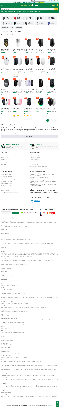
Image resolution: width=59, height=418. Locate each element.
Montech (27, 348)
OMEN (30, 249)
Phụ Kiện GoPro (44, 369)
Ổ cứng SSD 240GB (21, 385)
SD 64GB (38, 254)
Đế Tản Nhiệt (13, 276)
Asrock (13, 285)
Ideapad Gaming (19, 264)
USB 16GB (38, 297)
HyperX (12, 303)
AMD (4, 336)
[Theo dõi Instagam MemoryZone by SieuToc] (50, 212)
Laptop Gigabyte (13, 222)
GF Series (19, 260)
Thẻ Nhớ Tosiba (19, 253)
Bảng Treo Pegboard (26, 324)
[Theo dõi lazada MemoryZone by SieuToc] (44, 212)
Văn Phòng (3, 239)
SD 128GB (42, 254)
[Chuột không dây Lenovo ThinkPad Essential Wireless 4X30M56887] (52, 42)
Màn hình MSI (40, 361)
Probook (26, 249)
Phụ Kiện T (23, 311)
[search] (56, 9)
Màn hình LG (34, 361)
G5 (5, 235)
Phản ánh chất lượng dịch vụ (7, 185)
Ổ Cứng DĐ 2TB (30, 375)
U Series (2, 235)
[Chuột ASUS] (40, 18)
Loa (41, 11)
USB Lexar (14, 297)
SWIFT (2, 230)
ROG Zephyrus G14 (28, 243)
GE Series (33, 260)
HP (1, 281)
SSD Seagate (11, 388)
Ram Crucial (37, 365)
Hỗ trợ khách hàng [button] (7, 171)
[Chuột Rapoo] (28, 18)
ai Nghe (26, 311)
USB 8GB (33, 297)
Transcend (9, 375)
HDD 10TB (34, 396)
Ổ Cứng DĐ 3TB (37, 375)
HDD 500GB (3, 396)
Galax (31, 348)
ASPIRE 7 (15, 230)
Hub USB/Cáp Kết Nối (19, 369)
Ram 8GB (7, 365)
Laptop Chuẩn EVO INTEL (6, 226)
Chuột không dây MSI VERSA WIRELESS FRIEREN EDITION (18, 51)
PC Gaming (24, 11)
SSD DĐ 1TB (30, 380)
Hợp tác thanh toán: (10, 192)
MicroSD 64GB (52, 253)
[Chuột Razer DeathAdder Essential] (18, 61)
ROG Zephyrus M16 (52, 243)
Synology (2, 392)
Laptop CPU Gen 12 (15, 226)
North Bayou (39, 324)
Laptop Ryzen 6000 (23, 226)
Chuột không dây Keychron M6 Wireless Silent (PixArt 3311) (52, 110)
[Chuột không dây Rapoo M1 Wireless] (41, 42)
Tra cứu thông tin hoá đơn (6, 183)
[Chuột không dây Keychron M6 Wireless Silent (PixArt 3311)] (52, 102)
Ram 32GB (17, 365)
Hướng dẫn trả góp (34, 164)
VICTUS (13, 249)
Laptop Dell (34, 222)
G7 (7, 235)
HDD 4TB (21, 396)
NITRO (19, 230)
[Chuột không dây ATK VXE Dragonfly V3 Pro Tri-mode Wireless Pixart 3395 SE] (29, 83)
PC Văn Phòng (3, 293)
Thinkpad (11, 264)
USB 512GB (6, 299)
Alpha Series (3, 260)
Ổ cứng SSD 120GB (4, 385)
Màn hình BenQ (22, 361)
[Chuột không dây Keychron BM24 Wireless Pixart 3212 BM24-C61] (6, 83)
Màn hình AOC (29, 361)
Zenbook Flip (15, 243)
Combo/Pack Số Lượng (27, 256)
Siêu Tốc (50, 405)
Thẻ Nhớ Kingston (26, 253)
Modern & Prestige (43, 260)
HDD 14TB (44, 396)
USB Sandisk (3, 297)
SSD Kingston (52, 386)
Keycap (31, 307)
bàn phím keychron (5, 11)
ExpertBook (17, 244)
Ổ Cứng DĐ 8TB (51, 375)
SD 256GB (47, 254)
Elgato (9, 328)
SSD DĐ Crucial (4, 379)
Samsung (16, 311)
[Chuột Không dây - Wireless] (51, 23)
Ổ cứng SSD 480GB (46, 385)
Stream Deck (9, 332)
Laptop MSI (7, 222)
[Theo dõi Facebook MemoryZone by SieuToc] (41, 212)
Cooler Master (17, 319)
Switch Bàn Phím (37, 307)
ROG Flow (3, 244)
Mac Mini (17, 285)
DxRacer (12, 319)
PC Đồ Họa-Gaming (11, 293)
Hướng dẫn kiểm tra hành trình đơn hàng (38, 166)
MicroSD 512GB (18, 254)
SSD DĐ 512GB (18, 380)
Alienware (26, 239)
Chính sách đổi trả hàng (35, 157)
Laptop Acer (24, 222)
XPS (29, 239)
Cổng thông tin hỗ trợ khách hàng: (12, 179)
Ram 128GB (26, 365)
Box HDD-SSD (11, 369)
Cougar (27, 319)
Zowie (19, 303)
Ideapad (2, 264)
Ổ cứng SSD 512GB (8, 386)
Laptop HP (19, 222)
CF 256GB (20, 256)
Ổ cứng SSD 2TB (31, 386)
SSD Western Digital (18, 388)
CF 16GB (3, 256)
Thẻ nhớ (35, 11)
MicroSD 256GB (11, 254)
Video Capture (3, 332)
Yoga (14, 264)
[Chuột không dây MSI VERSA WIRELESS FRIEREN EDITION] (18, 42)
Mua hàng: (6, 174)
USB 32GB (43, 297)
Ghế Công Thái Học (43, 319)
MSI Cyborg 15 (12, 11)
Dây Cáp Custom (44, 307)
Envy (7, 249)
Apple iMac (12, 289)
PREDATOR (23, 230)
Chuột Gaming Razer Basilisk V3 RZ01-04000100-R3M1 (40, 110)
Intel (1, 336)
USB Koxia (19, 297)
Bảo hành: (6, 176)
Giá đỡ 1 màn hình (4, 324)
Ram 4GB (2, 365)
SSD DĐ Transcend (47, 379)
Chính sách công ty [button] (36, 152)
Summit (49, 260)
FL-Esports (20, 307)
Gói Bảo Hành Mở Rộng (5, 276)
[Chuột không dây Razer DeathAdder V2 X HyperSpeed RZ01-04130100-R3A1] (29, 102)
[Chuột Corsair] (51, 18)
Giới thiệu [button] (4, 152)
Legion (24, 264)
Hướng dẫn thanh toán (35, 161)
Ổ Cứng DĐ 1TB (23, 375)
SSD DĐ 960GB (25, 380)
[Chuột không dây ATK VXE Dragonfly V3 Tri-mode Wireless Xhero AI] (6, 61)
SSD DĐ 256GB (4, 380)
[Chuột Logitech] (6, 18)
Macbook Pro (8, 268)
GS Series (37, 260)
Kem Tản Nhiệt (37, 369)
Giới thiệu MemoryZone (6, 155)
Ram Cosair (32, 365)
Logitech (2, 303)
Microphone (15, 332)
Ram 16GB (12, 365)
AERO (9, 235)
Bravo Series (14, 260)
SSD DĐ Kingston (31, 379)
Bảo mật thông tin (4, 161)
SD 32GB (33, 254)
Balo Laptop (18, 276)
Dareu (24, 307)
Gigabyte (11, 340)
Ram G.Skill (42, 365)
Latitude (10, 239)
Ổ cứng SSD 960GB (16, 386)
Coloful (11, 344)
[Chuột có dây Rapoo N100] (29, 42)
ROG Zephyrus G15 (36, 243)
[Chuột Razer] (17, 18)
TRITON (27, 230)
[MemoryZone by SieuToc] (29, 5)
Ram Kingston (48, 365)
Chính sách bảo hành (34, 159)
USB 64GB (48, 297)
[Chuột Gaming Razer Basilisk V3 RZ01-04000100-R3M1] (41, 102)
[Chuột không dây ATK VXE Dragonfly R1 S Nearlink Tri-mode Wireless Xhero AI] (29, 61)
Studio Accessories (21, 332)
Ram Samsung (54, 365)
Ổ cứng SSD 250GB (29, 385)
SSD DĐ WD (17, 379)
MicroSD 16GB (39, 253)
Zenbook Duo (9, 243)
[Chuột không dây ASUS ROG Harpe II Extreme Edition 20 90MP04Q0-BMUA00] (6, 42)
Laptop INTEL (46, 222)
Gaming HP (34, 249)
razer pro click (30, 11)
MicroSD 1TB (24, 254)
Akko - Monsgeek (4, 307)
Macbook (2, 222)
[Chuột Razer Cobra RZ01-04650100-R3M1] (52, 83)
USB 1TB (11, 299)
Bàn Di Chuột (25, 303)
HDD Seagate (6, 397)
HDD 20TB (49, 396)
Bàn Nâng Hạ (36, 319)
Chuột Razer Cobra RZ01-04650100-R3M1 (51, 91)
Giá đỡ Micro (18, 324)
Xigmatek (5, 348)
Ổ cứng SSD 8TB (45, 386)
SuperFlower (19, 353)
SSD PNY (24, 388)
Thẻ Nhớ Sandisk (4, 253)
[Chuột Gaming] (17, 23)
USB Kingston (9, 297)
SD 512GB (52, 254)
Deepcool (10, 348)
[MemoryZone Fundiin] (29, 2)
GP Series (28, 260)
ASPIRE (11, 230)
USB (39, 11)
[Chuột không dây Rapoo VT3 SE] (41, 83)
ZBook (23, 249)
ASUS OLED (18, 11)
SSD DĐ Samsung (11, 379)
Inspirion (14, 239)
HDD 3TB (17, 396)
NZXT (38, 348)
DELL (4, 281)
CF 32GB (7, 256)
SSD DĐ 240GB (55, 379)
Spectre (19, 249)
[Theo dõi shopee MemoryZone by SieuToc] (47, 212)
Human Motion (33, 324)
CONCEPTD (6, 230)
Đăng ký (15, 213)
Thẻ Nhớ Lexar (33, 253)
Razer (6, 303)
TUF (1, 243)
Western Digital (3, 375)
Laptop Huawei (53, 222)
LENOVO (7, 281)
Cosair (2, 348)
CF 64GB (11, 256)
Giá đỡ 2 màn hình (12, 324)
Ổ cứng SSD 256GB (38, 385)
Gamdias (34, 348)
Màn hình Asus (3, 361)
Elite (17, 249)
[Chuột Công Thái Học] (28, 23)
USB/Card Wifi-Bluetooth (29, 369)
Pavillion (10, 249)
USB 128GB (53, 297)
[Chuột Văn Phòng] (6, 23)
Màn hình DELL (10, 361)
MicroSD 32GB (46, 253)
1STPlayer (17, 348)
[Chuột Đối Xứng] (40, 23)
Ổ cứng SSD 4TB (38, 386)
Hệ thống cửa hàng (5, 157)
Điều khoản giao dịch (5, 159)
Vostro (18, 239)
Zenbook (4, 243)
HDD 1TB (8, 396)
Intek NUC (3, 285)
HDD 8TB (30, 396)
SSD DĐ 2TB (36, 380)
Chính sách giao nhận (34, 155)
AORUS (13, 235)
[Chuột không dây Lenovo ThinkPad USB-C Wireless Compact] (52, 61)
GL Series (23, 260)
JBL (20, 311)
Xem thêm (30, 136)
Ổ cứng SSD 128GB (13, 385)
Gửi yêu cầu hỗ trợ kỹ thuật (6, 181)
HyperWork (23, 319)
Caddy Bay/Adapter (4, 369)
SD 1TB (56, 254)
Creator (52, 260)
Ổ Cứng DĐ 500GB (15, 375)
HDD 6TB (25, 396)
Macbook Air (3, 268)
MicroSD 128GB (4, 254)
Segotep (21, 348)
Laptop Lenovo (40, 222)
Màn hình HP (16, 361)
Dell (22, 303)
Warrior (2, 319)
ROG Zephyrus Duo (44, 243)
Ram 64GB (21, 365)
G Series (21, 239)
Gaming (7, 239)
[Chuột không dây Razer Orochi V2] (6, 102)
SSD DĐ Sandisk (24, 379)
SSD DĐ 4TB (42, 380)
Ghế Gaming (50, 319)
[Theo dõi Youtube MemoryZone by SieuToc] (53, 212)
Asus (24, 348)
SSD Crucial (5, 388)
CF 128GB (16, 256)
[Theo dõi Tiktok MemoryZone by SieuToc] (41, 215)
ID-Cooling (16, 357)
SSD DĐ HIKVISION (39, 379)
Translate (56, 0)
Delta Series (8, 260)
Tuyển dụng (3, 164)
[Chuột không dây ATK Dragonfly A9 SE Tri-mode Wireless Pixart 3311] (18, 83)
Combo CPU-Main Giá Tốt (20, 293)
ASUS (6, 285)
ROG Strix (7, 244)
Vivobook (12, 244)
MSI (11, 285)
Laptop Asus (29, 222)
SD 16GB (29, 254)
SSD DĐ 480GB (11, 380)
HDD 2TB (12, 396)
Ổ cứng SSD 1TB (24, 386)
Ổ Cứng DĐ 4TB (44, 375)
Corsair (9, 303)
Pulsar (16, 303)
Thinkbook (7, 264)
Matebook (2, 272)
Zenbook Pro (21, 243)
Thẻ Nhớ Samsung (11, 253)
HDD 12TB (39, 396)
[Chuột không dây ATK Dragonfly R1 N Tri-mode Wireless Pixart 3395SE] (41, 61)
